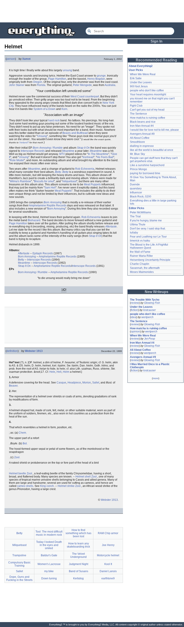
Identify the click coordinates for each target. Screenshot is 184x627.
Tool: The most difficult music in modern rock (48, 533)
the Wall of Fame (140, 251)
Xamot (26, 58)
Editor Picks (136, 208)
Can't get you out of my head (147, 109)
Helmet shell (83, 476)
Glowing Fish (152, 302)
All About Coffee (139, 137)
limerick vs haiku (140, 240)
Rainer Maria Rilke (141, 255)
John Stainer (16, 85)
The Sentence (138, 113)
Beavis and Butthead (75, 133)
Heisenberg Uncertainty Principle (150, 259)
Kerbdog (78, 578)
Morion (86, 382)
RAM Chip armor (108, 533)
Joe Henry (108, 545)
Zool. (17, 457)
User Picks (136, 70)
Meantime (68, 150)
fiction (134, 310)
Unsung (42, 136)
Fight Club (136, 105)
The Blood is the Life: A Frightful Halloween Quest (149, 246)
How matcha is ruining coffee (147, 117)
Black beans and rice (143, 121)
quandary (136, 188)
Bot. (25, 443)
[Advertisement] (92, 11)
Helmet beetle (17, 473)
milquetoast (69, 181)
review (135, 302)
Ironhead (88, 157)
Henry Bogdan (96, 78)
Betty (58, 171)
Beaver (13, 385)
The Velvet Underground (78, 555)
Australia (110, 85)
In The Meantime (98, 154)
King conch (47, 486)
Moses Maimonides (142, 272)
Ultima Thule (137, 224)
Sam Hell (50, 187)
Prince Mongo (138, 169)
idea (133, 317)
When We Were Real (143, 74)
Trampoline (19, 555)
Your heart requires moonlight (148, 94)
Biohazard (34, 220)
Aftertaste (111, 226)
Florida (41, 85)
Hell (59, 371)
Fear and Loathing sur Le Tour (148, 236)
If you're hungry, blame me (146, 220)
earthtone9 (108, 578)
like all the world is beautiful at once (151, 150)
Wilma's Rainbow (20, 181)
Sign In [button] (156, 41)
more (155, 378)
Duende (135, 184)
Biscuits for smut (44, 181)
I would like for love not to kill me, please (154, 129)
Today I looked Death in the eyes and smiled (49, 545)
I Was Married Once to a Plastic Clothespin (150, 366)
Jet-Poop (149, 338)
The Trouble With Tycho (144, 299)
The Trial (135, 216)
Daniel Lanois (108, 571)
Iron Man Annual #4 (142, 125)
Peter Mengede (82, 85)
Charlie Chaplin (139, 263)
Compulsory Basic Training (19, 564)
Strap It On (83, 147)
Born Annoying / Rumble (48, 147)
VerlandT (24, 142)
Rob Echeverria (84, 168)
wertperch (147, 317)
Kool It (108, 564)
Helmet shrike (66, 486)
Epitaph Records (43, 253)
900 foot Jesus (139, 86)
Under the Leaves (141, 82)
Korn (64, 109)
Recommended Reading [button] (156, 60)
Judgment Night (78, 564)
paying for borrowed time (145, 173)
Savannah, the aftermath (145, 268)
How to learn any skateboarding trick (78, 545)
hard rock (54, 120)
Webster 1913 (34, 351)
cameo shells (25, 486)
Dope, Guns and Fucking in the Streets (19, 578)
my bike (49, 571)
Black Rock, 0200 (140, 196)
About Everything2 (141, 66)
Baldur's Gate (49, 555)
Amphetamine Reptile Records (47, 205)
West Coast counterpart (84, 96)
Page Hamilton (57, 78)
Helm (66, 371)
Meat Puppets (92, 184)
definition (12, 351)
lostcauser (149, 310)
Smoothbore (137, 141)
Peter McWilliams (140, 212)
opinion (135, 331)
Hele (52, 371)
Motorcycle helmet (108, 555)
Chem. (23, 432)
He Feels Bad (105, 157)
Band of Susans (78, 571)
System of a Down (44, 109)
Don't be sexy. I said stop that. (148, 228)
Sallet (95, 382)
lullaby (134, 232)
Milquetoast (19, 545)
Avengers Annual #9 (142, 133)
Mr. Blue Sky (137, 154)
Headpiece (74, 382)
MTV (62, 154)
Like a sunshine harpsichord (147, 165)
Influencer (136, 192)
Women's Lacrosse (49, 564)
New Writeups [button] (156, 292)
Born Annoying (53, 202)
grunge (101, 75)
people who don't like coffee (147, 90)
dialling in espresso (142, 146)
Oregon (37, 81)
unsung (67, 70)
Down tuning (49, 578)
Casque (61, 382)
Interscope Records (33, 150)
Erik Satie (136, 78)
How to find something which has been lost (78, 533)
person (11, 58)
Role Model (17, 160)
